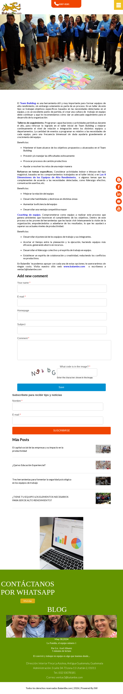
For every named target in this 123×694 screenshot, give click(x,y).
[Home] (11, 13)
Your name (23, 282)
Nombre (17, 401)
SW (96, 688)
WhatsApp (27, 601)
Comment (23, 338)
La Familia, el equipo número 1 (61, 643)
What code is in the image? (75, 366)
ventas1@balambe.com (29, 269)
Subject (21, 324)
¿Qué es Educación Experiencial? (29, 465)
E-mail (21, 296)
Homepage (23, 310)
